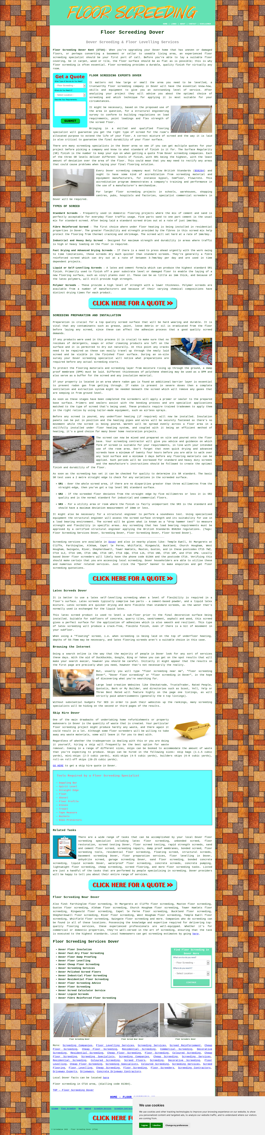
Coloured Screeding (186, 1053)
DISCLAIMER (205, 24)
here (196, 933)
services (103, 564)
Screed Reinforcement (185, 1045)
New (80, 1109)
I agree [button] (144, 1125)
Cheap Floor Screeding (99, 1049)
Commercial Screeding (176, 1049)
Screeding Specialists (98, 1056)
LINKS (173, 24)
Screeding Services (152, 1045)
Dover (112, 542)
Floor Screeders (162, 1067)
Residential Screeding (139, 1049)
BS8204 (199, 170)
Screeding (157, 1060)
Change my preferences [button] (176, 1125)
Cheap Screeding (165, 1056)
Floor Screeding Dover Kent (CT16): (80, 50)
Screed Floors (134, 1060)
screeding (135, 560)
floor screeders (82, 556)
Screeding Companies (77, 1045)
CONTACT (192, 24)
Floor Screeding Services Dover (86, 942)
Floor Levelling (80, 1067)
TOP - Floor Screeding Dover (73, 1090)
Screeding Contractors (194, 1067)
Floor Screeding (157, 1053)
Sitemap (54, 1109)
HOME (165, 24)
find (64, 904)
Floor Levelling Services (115, 1045)
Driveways (87, 1071)
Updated (87, 1109)
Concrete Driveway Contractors (119, 1071)
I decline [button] (157, 1125)
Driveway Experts (65, 1071)
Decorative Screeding (184, 1060)
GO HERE (58, 765)
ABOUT (182, 24)
